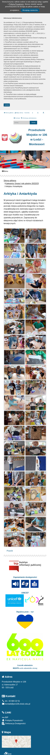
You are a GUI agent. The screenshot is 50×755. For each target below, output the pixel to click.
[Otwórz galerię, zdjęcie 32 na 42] (35, 463)
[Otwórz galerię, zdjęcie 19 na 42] (14, 372)
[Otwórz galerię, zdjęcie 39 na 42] (14, 524)
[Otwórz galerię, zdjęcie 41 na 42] (14, 539)
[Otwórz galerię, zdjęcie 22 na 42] (35, 387)
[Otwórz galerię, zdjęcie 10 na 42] (35, 296)
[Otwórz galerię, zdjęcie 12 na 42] (35, 311)
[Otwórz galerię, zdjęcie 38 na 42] (35, 509)
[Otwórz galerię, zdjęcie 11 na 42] (14, 311)
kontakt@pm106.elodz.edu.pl (17, 704)
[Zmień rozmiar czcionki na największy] (43, 112)
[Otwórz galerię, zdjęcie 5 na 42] (14, 266)
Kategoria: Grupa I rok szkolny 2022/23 (22, 183)
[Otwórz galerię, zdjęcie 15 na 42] (14, 342)
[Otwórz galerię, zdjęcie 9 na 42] (14, 296)
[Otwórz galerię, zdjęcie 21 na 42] (14, 387)
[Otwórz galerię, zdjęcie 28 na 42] (35, 433)
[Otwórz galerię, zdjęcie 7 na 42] (14, 281)
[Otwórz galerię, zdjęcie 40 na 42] (35, 524)
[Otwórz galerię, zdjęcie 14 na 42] (35, 327)
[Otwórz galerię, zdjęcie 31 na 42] (14, 463)
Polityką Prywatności (16, 4)
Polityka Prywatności (14, 720)
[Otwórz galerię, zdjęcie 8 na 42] (35, 281)
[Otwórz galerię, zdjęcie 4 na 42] (35, 251)
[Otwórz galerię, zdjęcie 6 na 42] (35, 266)
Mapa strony (19, 112)
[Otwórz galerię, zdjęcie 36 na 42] (35, 494)
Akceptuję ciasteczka (30, 10)
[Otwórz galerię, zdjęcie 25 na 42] (14, 418)
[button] (2, 159)
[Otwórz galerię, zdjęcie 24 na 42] (35, 403)
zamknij (7, 105)
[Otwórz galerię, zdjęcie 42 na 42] (35, 539)
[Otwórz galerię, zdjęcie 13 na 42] (14, 327)
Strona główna (9, 112)
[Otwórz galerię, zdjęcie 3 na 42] (14, 251)
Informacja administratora (29, 118)
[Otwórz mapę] (16, 742)
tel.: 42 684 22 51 (12, 701)
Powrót (10, 551)
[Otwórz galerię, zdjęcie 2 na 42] (35, 236)
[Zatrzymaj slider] (25, 166)
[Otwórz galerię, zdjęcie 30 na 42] (35, 448)
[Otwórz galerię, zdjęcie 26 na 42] (35, 418)
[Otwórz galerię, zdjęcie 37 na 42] (14, 509)
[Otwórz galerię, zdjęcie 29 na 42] (14, 448)
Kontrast (17, 118)
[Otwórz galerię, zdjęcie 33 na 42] (14, 479)
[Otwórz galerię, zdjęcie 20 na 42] (35, 372)
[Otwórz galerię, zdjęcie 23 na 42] (14, 403)
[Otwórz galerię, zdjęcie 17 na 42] (14, 357)
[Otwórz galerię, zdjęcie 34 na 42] (35, 478)
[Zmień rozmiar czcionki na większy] (38, 112)
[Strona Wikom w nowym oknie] (7, 753)
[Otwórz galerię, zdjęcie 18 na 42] (35, 357)
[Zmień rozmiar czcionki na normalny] (32, 112)
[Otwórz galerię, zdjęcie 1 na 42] (14, 236)
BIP (6, 717)
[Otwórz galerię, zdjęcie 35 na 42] (14, 494)
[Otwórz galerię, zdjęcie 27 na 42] (14, 433)
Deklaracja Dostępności (15, 723)
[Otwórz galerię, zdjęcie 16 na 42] (35, 342)
